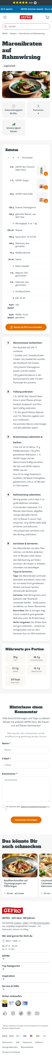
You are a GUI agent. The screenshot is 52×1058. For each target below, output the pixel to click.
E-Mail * (6, 758)
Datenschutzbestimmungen (33, 806)
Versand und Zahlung (11, 1052)
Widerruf (39, 1042)
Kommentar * (9, 773)
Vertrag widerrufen (10, 1047)
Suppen (17, 923)
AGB (17, 1042)
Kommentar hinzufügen (26, 820)
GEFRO (5, 33)
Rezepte (13, 33)
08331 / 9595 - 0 (13, 941)
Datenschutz (7, 1042)
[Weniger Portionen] (8, 157)
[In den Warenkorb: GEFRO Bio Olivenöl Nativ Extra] (46, 174)
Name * (6, 743)
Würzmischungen (41, 923)
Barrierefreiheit (27, 1047)
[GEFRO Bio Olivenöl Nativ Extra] (42, 170)
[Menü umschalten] (5, 17)
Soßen (25, 923)
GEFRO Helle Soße (24, 193)
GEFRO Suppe (22, 180)
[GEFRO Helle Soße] (42, 197)
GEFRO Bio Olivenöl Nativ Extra (24, 168)
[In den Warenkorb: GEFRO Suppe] (46, 187)
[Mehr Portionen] (18, 157)
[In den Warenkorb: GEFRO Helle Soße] (46, 201)
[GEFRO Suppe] (42, 184)
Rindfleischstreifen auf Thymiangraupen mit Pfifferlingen (16, 883)
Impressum (27, 1042)
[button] (2, 3)
